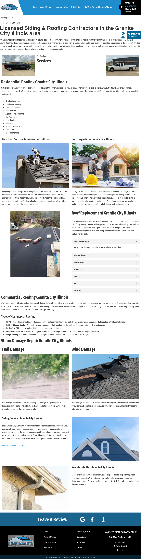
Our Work (88, 7)
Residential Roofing (45, 7)
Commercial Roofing (61, 7)
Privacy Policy (79, 557)
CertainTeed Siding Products (13, 445)
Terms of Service (90, 557)
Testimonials (96, 7)
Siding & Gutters (76, 7)
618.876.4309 (130, 6)
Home (35, 7)
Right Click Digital (50, 557)
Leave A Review (107, 7)
